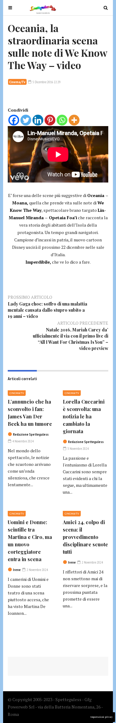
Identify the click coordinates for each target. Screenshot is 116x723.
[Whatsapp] (62, 120)
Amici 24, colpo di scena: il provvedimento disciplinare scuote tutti (85, 537)
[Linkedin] (37, 120)
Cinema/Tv (17, 82)
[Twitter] (25, 120)
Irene (17, 570)
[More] (74, 120)
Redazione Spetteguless (31, 434)
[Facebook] (13, 120)
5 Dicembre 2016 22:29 (46, 82)
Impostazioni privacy (101, 717)
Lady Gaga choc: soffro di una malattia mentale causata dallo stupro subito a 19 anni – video (47, 310)
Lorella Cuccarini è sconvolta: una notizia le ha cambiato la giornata (84, 416)
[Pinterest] (50, 120)
